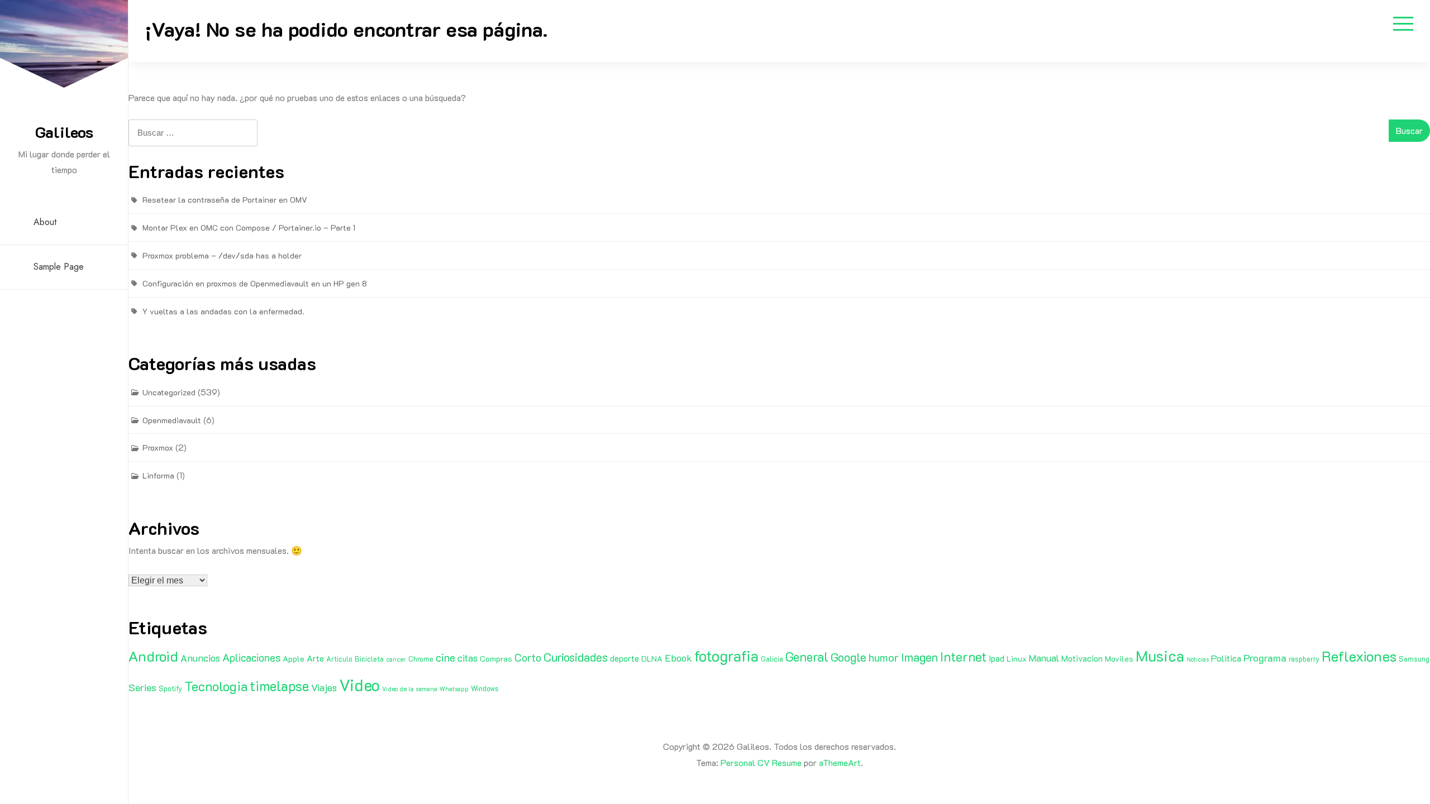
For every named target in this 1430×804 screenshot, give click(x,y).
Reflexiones (1359, 656)
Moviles (1119, 658)
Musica (1160, 655)
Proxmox (157, 447)
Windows (485, 688)
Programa (1264, 657)
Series (142, 687)
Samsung (1414, 658)
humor (884, 657)
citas (467, 658)
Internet (963, 656)
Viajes (324, 687)
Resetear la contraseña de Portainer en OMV (224, 199)
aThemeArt (840, 762)
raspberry (1304, 658)
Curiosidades (576, 656)
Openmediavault (171, 420)
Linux (1017, 658)
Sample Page (59, 266)
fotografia (726, 656)
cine (445, 657)
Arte (315, 658)
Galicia (772, 658)
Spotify (170, 688)
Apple (293, 658)
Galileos (64, 132)
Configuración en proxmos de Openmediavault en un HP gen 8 (254, 283)
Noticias (1197, 659)
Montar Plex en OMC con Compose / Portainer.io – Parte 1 (248, 227)
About (45, 222)
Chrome (420, 658)
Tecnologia (215, 686)
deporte (624, 658)
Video (359, 684)
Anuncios (200, 658)
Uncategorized (169, 392)
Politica (1226, 658)
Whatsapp (454, 689)
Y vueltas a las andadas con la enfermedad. (223, 311)
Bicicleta (369, 658)
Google (848, 656)
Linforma (158, 475)
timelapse (279, 686)
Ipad (996, 658)
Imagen (919, 656)
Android (153, 656)
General (806, 656)
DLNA (651, 658)
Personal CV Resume (761, 762)
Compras (496, 658)
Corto (527, 657)
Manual (1044, 658)
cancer (396, 659)
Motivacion (1082, 658)
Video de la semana (409, 689)
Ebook (678, 658)
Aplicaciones (251, 657)
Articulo (339, 658)
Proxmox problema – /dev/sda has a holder (222, 255)
